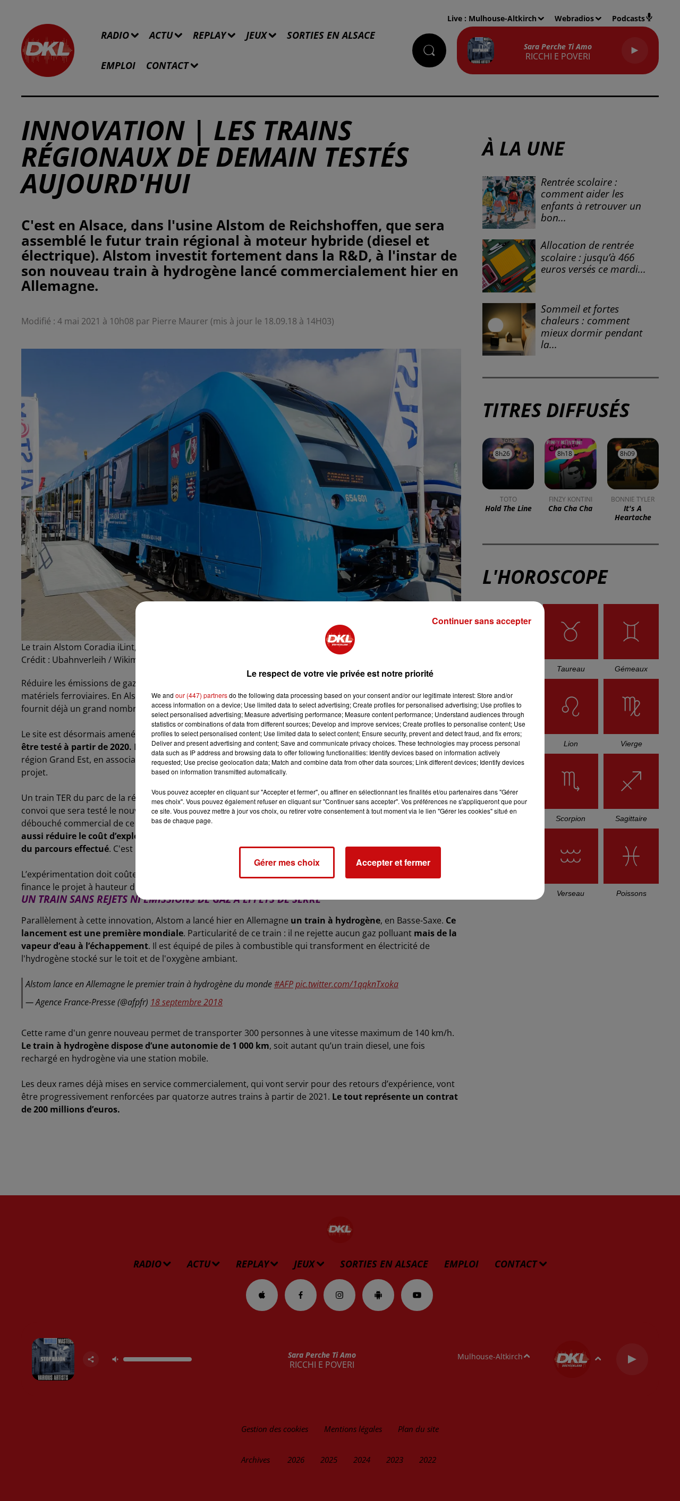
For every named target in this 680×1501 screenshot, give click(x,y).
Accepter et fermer (393, 862)
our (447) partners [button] (201, 695)
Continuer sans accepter (481, 621)
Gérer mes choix (287, 862)
